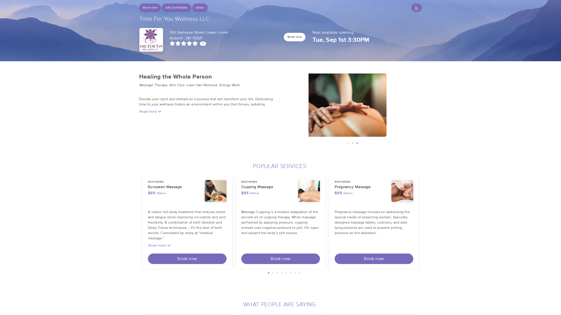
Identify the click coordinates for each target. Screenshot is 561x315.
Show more (157, 245)
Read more (148, 111)
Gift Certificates (176, 7)
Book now (150, 7)
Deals (200, 7)
